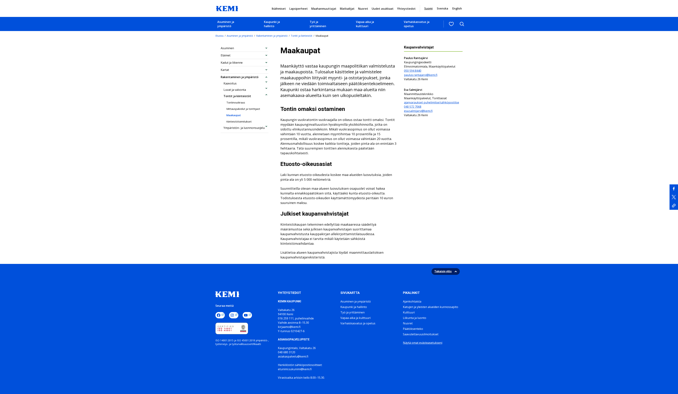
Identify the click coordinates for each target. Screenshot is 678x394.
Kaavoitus (230, 83)
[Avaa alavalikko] (266, 48)
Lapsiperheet (298, 9)
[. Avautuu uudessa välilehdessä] (674, 188)
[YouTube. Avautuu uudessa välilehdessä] (247, 315)
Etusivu (219, 35)
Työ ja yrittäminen (318, 24)
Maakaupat (233, 115)
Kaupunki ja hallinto (272, 24)
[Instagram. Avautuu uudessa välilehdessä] (233, 315)
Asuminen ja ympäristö (225, 24)
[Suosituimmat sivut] (451, 24)
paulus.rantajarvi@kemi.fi (420, 75)
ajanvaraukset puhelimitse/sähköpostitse (431, 102)
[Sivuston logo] (227, 8)
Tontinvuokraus (235, 102)
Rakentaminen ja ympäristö (272, 35)
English (457, 8)
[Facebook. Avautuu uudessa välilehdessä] (220, 315)
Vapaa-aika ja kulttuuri (365, 24)
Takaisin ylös (443, 271)
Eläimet (225, 55)
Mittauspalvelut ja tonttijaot (243, 109)
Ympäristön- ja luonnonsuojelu (244, 128)
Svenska (442, 8)
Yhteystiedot (406, 9)
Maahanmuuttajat (323, 9)
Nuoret (363, 9)
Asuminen (227, 48)
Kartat (225, 70)
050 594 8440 (412, 71)
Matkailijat (347, 9)
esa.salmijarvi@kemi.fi (418, 111)
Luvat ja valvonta (235, 90)
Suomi (428, 8)
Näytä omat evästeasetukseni (422, 343)
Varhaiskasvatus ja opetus (416, 24)
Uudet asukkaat (383, 9)
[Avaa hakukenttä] (462, 24)
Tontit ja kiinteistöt (301, 35)
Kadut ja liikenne (232, 63)
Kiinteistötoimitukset (239, 121)
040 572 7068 (412, 107)
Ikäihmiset (279, 9)
